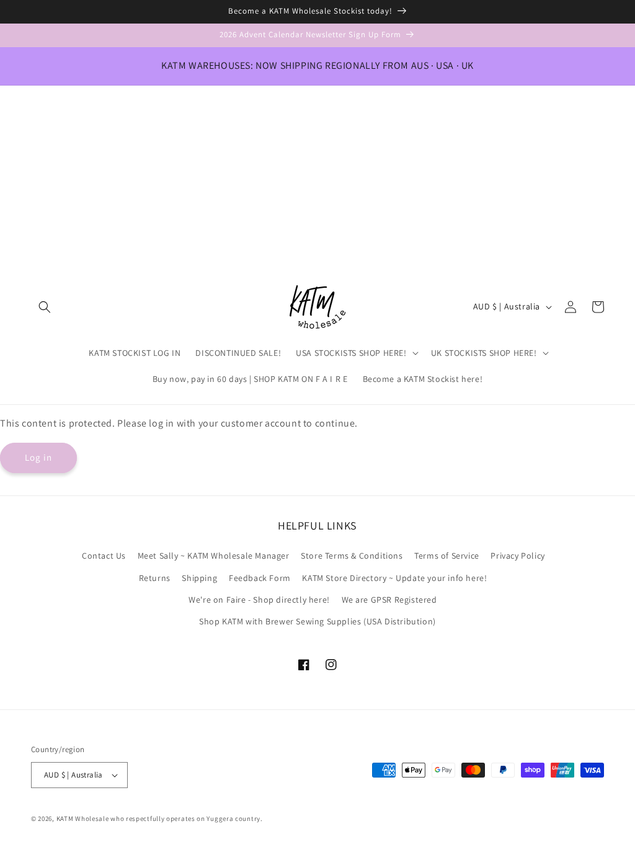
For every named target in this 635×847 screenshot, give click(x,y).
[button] (44, 307)
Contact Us (104, 555)
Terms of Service (446, 555)
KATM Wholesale (82, 818)
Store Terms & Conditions (351, 555)
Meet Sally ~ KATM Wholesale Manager (214, 555)
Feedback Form (260, 577)
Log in (38, 457)
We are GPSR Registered (389, 599)
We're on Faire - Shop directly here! (259, 599)
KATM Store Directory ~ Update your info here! (394, 577)
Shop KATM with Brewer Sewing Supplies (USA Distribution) (317, 621)
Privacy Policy (517, 555)
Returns (155, 577)
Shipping (199, 577)
